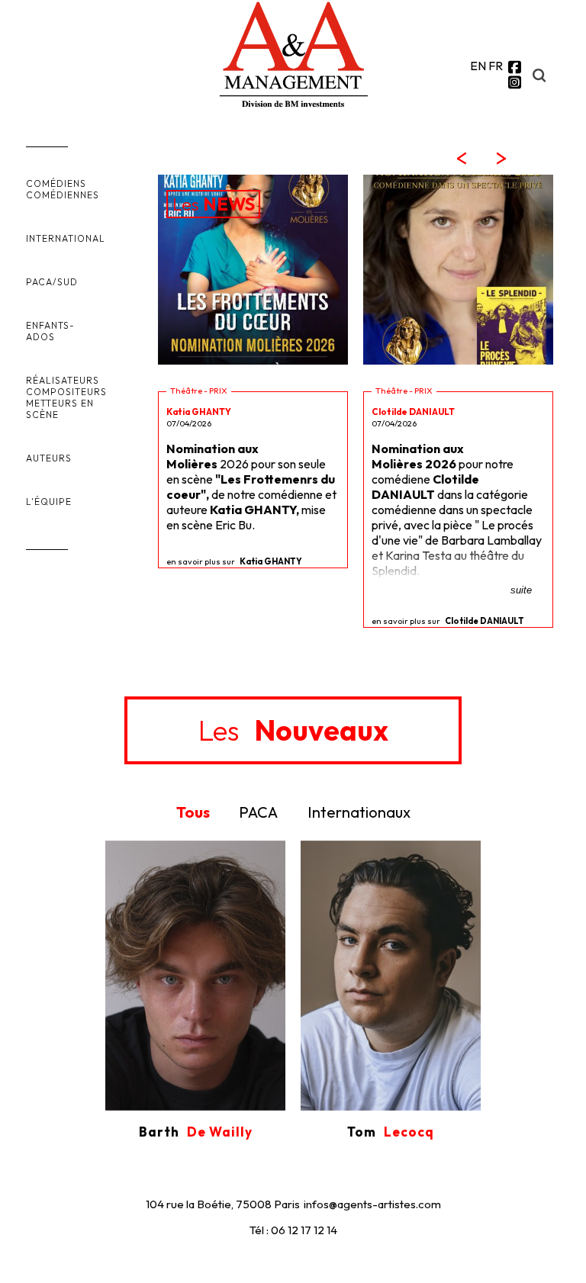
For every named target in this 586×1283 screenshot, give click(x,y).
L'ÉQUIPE (49, 501)
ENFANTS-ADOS (50, 331)
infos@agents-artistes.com (372, 1204)
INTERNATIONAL (65, 238)
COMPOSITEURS (66, 391)
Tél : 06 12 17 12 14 (293, 1230)
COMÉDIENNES (62, 195)
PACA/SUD (52, 282)
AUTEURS (49, 458)
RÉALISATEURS (62, 380)
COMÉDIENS (56, 183)
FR (495, 65)
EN (478, 65)
